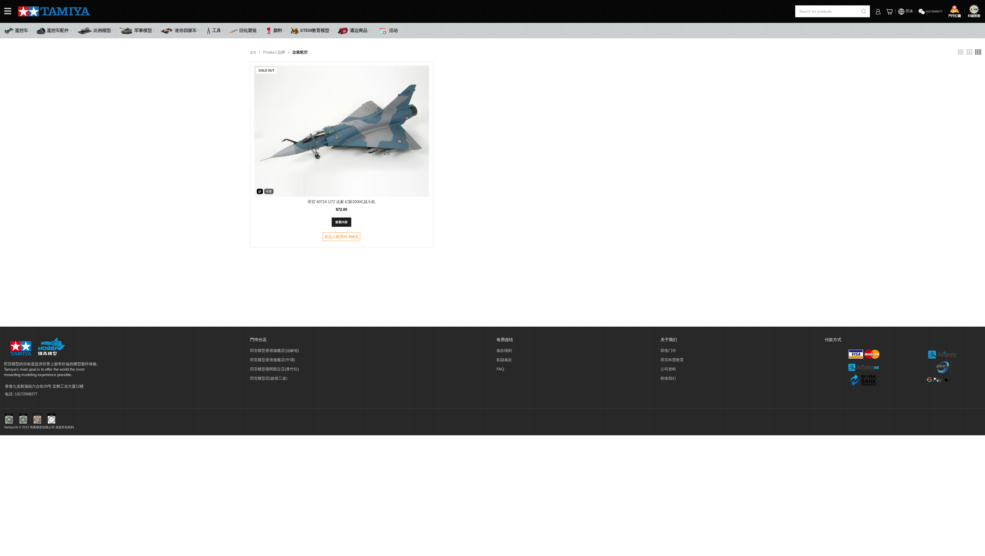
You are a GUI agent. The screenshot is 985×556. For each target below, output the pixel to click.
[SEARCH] (864, 11)
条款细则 (504, 350)
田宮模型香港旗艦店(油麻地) (274, 350)
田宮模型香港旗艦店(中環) (272, 360)
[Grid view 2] (960, 52)
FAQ (500, 369)
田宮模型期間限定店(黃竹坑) (274, 369)
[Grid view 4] (978, 52)
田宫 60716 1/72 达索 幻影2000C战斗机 (341, 201)
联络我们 (668, 378)
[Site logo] (54, 11)
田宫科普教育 (672, 360)
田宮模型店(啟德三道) (268, 378)
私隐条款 (504, 360)
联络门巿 (668, 350)
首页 (253, 52)
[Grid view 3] (969, 52)
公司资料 (668, 369)
